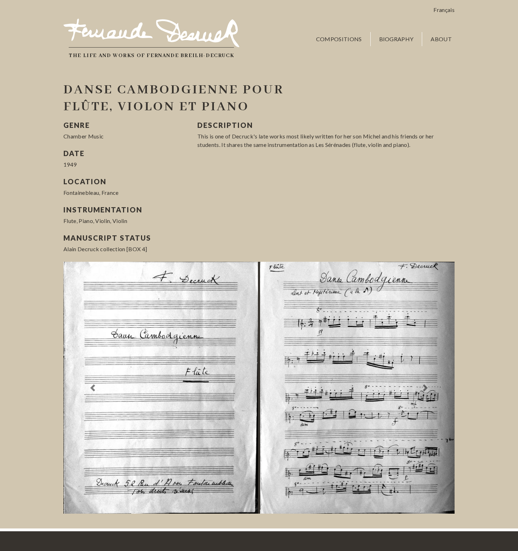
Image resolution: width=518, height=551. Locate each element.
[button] (92, 388)
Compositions (339, 39)
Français (444, 9)
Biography (396, 39)
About (441, 39)
